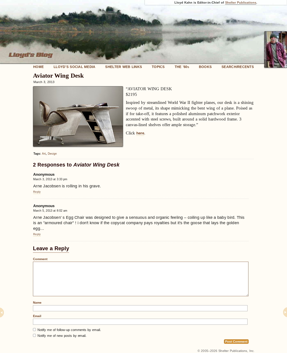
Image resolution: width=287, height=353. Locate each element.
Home (38, 67)
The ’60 (182, 67)
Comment (40, 259)
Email (37, 316)
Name (37, 302)
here (140, 133)
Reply (37, 191)
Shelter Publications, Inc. (236, 351)
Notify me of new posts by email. (61, 336)
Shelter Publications (240, 2)
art (44, 153)
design (52, 153)
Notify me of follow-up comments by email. (69, 330)
